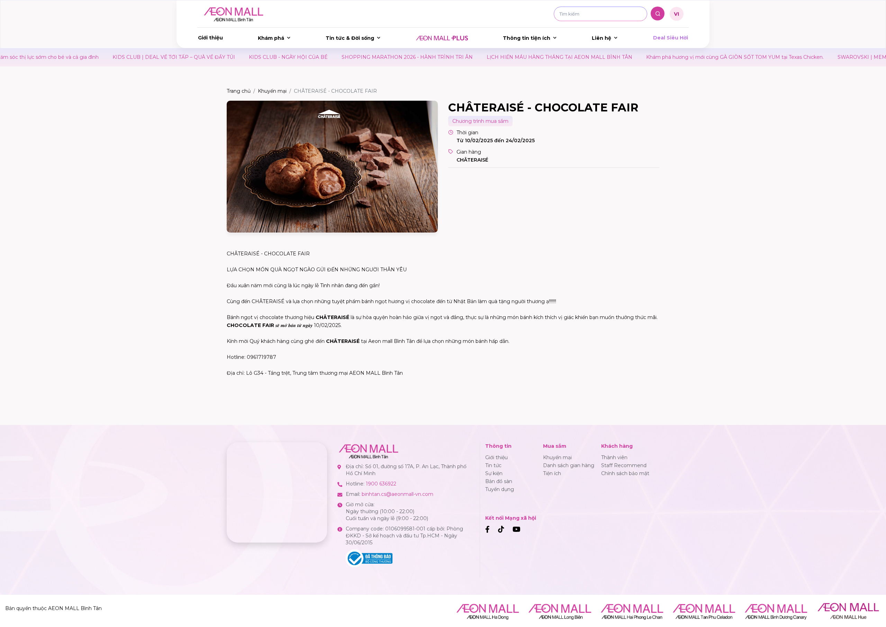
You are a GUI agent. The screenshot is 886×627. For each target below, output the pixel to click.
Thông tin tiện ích (526, 38)
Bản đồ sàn (498, 481)
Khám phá (271, 38)
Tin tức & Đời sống (350, 38)
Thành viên (614, 457)
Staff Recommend (624, 465)
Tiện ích (552, 473)
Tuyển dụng (499, 489)
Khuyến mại (272, 91)
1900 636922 (381, 484)
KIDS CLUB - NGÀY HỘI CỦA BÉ (250, 57)
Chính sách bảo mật (625, 473)
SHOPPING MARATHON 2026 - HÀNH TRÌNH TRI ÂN (369, 57)
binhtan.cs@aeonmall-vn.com (397, 494)
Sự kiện (494, 473)
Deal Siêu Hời (670, 38)
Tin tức (493, 465)
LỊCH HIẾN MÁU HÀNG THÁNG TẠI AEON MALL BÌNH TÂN (521, 57)
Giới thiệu (210, 38)
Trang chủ (239, 91)
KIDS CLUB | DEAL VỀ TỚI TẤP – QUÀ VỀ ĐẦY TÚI (135, 57)
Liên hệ (601, 38)
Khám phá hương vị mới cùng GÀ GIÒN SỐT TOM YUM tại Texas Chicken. (697, 57)
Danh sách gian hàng (568, 465)
